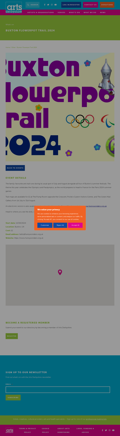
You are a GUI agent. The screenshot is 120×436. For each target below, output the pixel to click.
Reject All (60, 225)
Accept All (75, 225)
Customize (45, 225)
